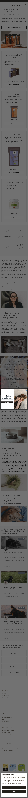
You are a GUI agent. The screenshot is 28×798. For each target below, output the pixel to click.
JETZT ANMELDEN (7, 402)
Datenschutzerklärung (17, 783)
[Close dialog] (26, 390)
